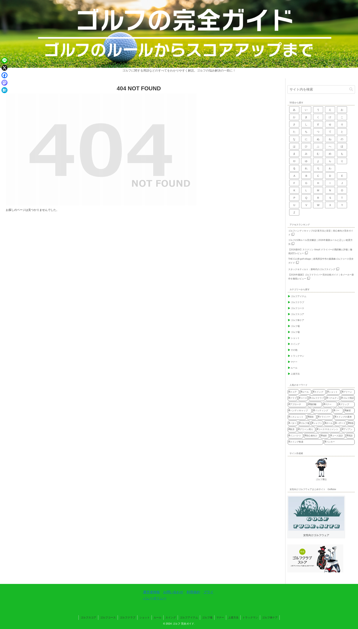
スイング (170, 617)
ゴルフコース (108, 617)
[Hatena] (4, 90)
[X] (4, 68)
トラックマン (250, 617)
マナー (220, 617)
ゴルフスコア (88, 617)
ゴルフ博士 (321, 479)
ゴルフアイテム (189, 617)
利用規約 (193, 592)
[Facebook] (4, 75)
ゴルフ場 (207, 617)
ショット (144, 617)
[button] (351, 89)
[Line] (4, 60)
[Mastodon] (4, 82)
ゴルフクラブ (127, 617)
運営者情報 (151, 592)
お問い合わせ (173, 592)
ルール (157, 617)
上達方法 (233, 617)
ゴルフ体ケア (270, 617)
